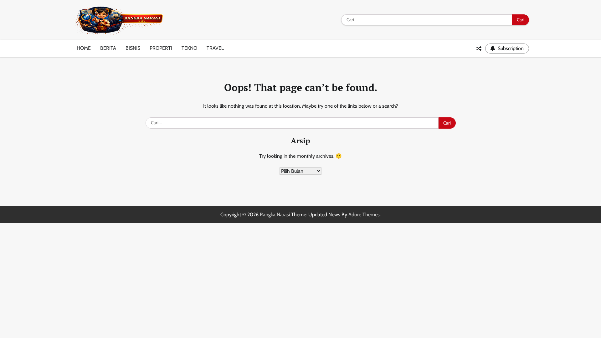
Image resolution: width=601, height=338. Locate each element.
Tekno (189, 48)
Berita (108, 48)
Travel (215, 48)
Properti (161, 48)
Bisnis (133, 48)
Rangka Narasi (275, 215)
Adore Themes (364, 215)
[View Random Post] (479, 48)
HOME (84, 48)
